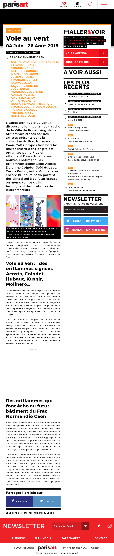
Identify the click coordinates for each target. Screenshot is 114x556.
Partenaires (70, 538)
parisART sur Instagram (88, 229)
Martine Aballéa (23, 62)
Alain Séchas (46, 106)
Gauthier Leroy (23, 97)
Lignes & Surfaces (78, 96)
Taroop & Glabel (24, 109)
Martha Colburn (24, 74)
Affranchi (73, 138)
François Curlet (24, 80)
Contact (101, 538)
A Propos (19, 538)
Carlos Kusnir (22, 94)
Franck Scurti (22, 106)
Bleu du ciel (75, 120)
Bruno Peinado (23, 103)
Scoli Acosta (49, 62)
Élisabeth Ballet (24, 65)
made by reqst (69, 553)
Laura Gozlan (22, 83)
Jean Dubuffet (76, 187)
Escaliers (73, 112)
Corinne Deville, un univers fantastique (83, 172)
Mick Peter (46, 103)
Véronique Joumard (27, 91)
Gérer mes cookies (46, 553)
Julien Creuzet (23, 77)
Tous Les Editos (86, 62)
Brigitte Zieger (23, 115)
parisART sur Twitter (83, 221)
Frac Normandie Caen (27, 57)
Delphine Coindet (25, 71)
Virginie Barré (22, 68)
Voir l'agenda (86, 53)
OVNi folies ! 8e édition (81, 149)
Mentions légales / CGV (74, 547)
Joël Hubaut (21, 88)
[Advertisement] (33, 373)
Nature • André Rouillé (81, 104)
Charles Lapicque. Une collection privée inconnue (83, 158)
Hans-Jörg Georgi (78, 127)
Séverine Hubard (24, 86)
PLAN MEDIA (42, 538)
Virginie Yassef (23, 112)
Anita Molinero (23, 100)
